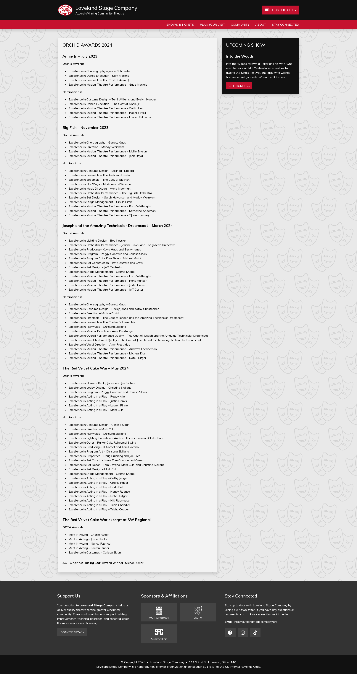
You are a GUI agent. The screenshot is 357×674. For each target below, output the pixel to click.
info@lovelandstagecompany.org (255, 621)
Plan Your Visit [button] (212, 24)
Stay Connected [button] (285, 24)
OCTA (198, 617)
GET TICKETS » (239, 86)
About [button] (260, 24)
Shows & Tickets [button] (180, 24)
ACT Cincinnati (159, 617)
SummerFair (159, 639)
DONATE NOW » (72, 632)
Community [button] (240, 24)
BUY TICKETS (283, 10)
